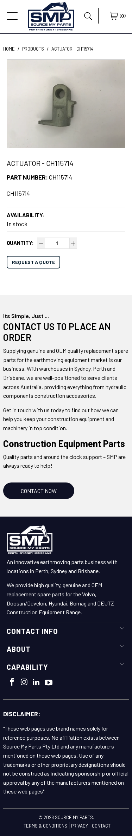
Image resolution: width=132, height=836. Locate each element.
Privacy (79, 826)
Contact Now (39, 490)
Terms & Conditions (45, 826)
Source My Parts (74, 817)
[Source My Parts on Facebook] (12, 682)
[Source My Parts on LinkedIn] (36, 682)
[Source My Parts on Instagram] (24, 682)
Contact (101, 826)
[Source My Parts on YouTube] (48, 682)
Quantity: (20, 243)
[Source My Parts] (50, 16)
